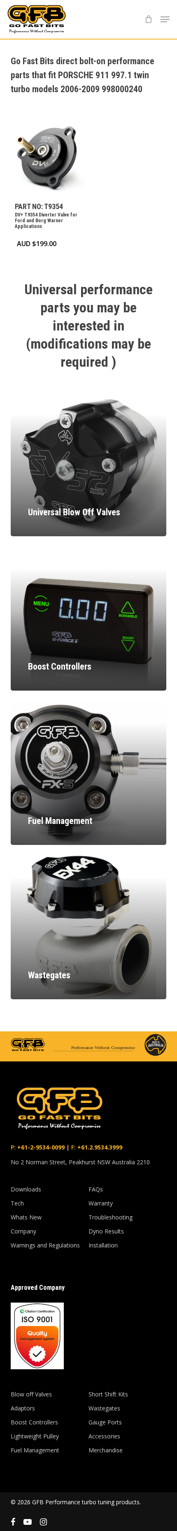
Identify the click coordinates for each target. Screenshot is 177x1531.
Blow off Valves (31, 1394)
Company (23, 1231)
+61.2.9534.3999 (99, 1147)
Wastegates (104, 1408)
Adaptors (23, 1408)
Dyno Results (106, 1231)
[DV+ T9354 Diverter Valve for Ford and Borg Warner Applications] (48, 158)
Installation (103, 1245)
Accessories (104, 1436)
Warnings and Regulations (45, 1245)
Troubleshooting (110, 1217)
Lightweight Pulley (35, 1436)
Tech (17, 1203)
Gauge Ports (105, 1422)
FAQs (95, 1189)
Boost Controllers (34, 1422)
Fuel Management (35, 1450)
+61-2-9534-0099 (40, 1147)
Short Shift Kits (108, 1394)
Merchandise (105, 1450)
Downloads (26, 1189)
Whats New (26, 1217)
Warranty (100, 1203)
